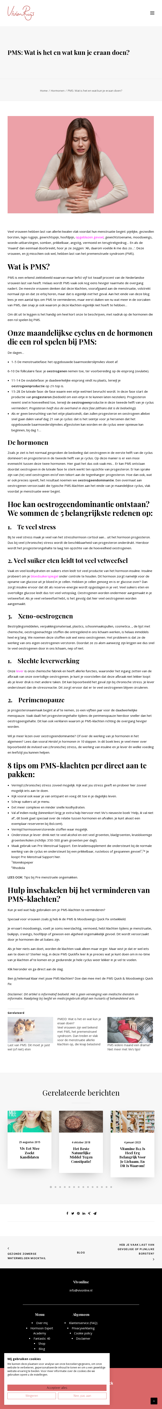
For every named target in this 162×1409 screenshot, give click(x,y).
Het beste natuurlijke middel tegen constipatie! (81, 1155)
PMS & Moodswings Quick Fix (88, 919)
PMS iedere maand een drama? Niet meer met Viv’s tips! (128, 1047)
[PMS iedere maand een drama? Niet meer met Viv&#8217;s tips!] (130, 1030)
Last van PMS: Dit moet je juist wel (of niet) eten (29, 1047)
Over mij (42, 1323)
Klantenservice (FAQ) (83, 1323)
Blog (81, 1252)
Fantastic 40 (42, 1338)
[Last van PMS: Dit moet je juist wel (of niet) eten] (30, 1030)
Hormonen (58, 90)
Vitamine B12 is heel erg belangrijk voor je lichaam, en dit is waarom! (132, 1157)
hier (57, 857)
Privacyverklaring (83, 1328)
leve (19, 671)
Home (44, 90)
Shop (41, 1344)
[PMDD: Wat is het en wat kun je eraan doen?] (82, 1031)
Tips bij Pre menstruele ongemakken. (51, 877)
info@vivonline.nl (81, 1290)
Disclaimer (83, 1338)
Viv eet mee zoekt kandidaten (29, 1152)
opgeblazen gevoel (90, 237)
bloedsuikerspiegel (44, 576)
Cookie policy (83, 1333)
